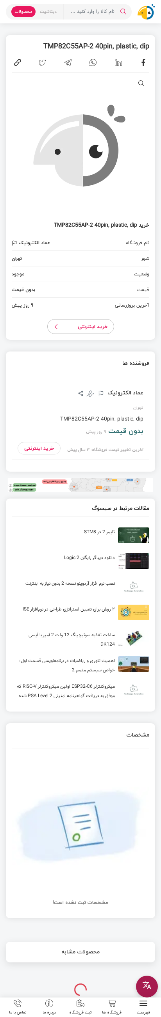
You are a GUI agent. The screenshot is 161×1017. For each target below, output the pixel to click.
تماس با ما (18, 1012)
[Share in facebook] (143, 62)
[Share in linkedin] (118, 62)
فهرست (143, 1012)
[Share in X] (42, 62)
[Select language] (147, 986)
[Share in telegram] (68, 62)
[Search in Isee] (123, 12)
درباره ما (49, 1012)
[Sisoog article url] (80, 538)
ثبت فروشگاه (80, 1012)
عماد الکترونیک (124, 393)
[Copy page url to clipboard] (17, 62)
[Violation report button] (15, 243)
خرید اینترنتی (93, 326)
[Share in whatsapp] (93, 62)
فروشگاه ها (112, 1012)
